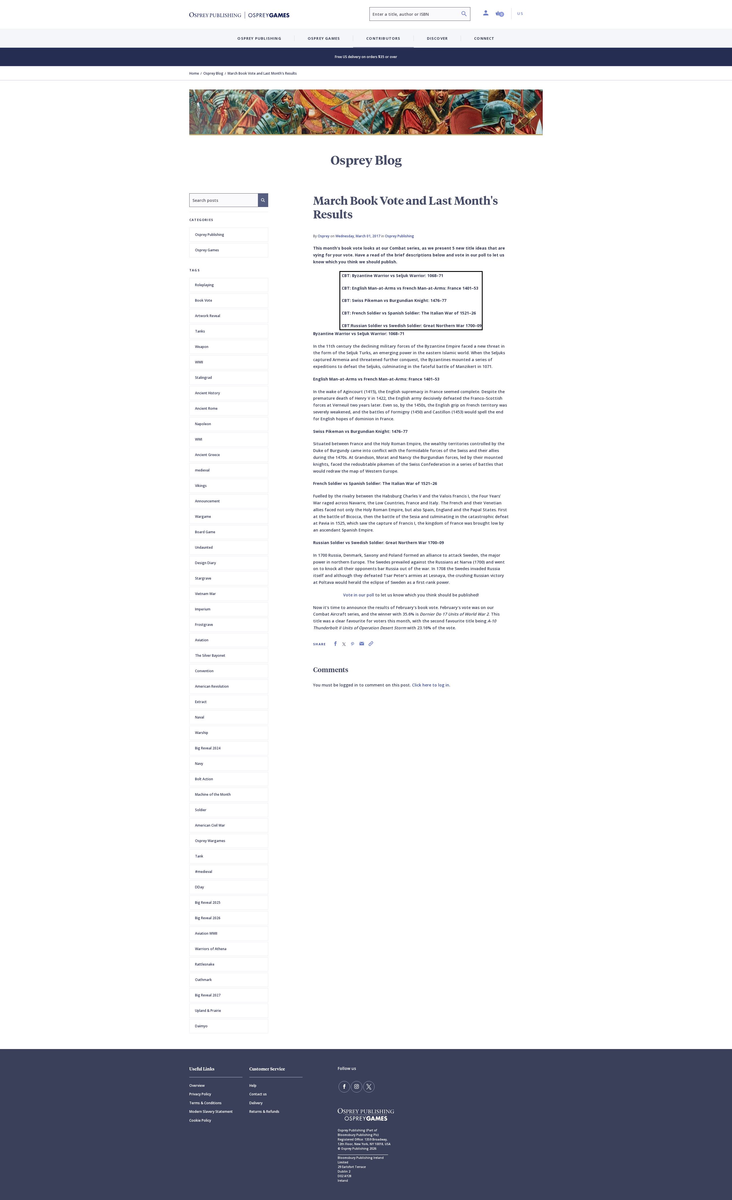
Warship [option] (201, 732)
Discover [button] (437, 38)
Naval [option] (199, 717)
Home (194, 73)
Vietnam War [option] (205, 593)
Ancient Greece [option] (207, 454)
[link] (335, 644)
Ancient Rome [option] (206, 408)
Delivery (255, 1103)
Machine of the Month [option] (213, 794)
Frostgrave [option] (204, 624)
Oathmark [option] (203, 979)
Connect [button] (484, 38)
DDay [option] (199, 887)
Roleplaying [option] (204, 284)
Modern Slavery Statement (211, 1111)
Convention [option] (204, 670)
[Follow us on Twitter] (369, 1086)
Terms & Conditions (205, 1103)
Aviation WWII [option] (206, 933)
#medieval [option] (203, 871)
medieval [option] (202, 470)
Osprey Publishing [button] (259, 38)
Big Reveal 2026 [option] (207, 918)
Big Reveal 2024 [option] (207, 748)
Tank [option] (199, 856)
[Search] (464, 14)
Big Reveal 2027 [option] (207, 995)
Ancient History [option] (207, 393)
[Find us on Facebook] (344, 1086)
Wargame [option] (203, 516)
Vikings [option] (201, 485)
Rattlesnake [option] (204, 964)
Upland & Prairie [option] (208, 1010)
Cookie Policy (200, 1120)
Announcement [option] (207, 501)
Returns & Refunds (264, 1111)
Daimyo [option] (201, 1026)
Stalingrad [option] (203, 377)
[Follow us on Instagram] (356, 1086)
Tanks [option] (200, 331)
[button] (499, 13)
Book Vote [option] (203, 300)
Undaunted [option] (204, 547)
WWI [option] (198, 439)
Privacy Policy (200, 1094)
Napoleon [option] (203, 423)
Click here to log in (430, 685)
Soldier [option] (200, 809)
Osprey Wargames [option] (210, 840)
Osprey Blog (213, 73)
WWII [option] (199, 362)
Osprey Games (207, 250)
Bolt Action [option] (204, 779)
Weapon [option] (201, 346)
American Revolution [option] (212, 686)
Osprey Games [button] (324, 38)
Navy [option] (199, 763)
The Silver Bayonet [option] (210, 655)
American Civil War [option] (210, 825)
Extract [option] (201, 701)
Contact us (258, 1094)
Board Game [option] (205, 532)
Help (252, 1085)
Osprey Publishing (209, 234)
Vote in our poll (358, 595)
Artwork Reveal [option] (207, 315)
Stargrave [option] (203, 578)
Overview (197, 1085)
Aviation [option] (201, 640)
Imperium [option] (202, 609)
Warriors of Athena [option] (210, 948)
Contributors (383, 38)
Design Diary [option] (205, 562)
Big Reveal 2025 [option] (207, 902)
